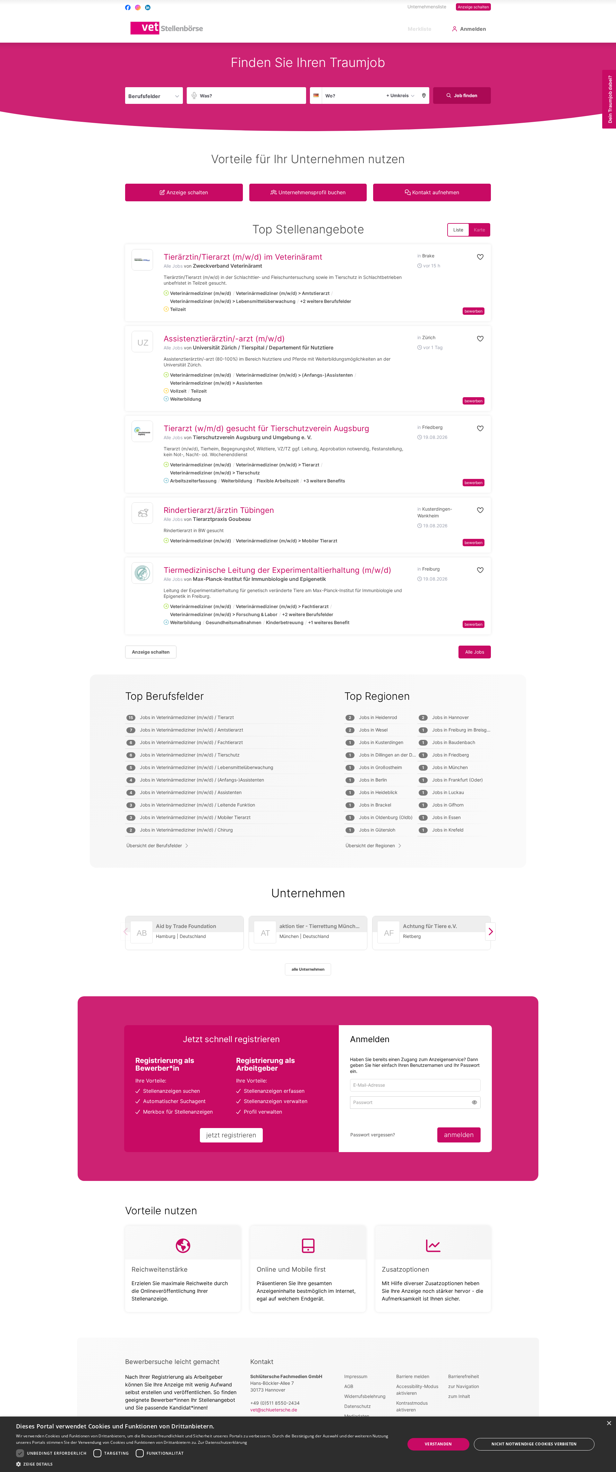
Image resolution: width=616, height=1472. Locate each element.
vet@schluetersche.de (273, 1409)
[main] (308, 690)
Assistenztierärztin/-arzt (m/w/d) (224, 338)
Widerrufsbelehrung (365, 1396)
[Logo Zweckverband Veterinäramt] (142, 259)
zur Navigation (463, 1386)
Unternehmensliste (426, 6)
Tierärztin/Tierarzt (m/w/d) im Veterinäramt (243, 257)
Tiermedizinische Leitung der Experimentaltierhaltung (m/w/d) (277, 570)
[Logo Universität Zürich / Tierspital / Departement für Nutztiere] (142, 343)
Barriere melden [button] (412, 1376)
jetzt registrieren (231, 1135)
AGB (348, 1386)
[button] (424, 95)
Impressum (355, 1376)
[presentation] (490, 931)
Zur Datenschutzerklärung (222, 1442)
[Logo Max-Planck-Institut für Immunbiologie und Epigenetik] (142, 573)
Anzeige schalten (473, 6)
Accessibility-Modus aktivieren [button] (417, 1390)
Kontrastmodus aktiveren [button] (412, 1406)
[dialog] (308, 1444)
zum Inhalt (459, 1396)
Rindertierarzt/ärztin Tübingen (219, 510)
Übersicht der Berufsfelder (154, 845)
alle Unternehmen (308, 969)
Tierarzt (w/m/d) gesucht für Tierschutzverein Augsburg (266, 428)
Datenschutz (357, 1406)
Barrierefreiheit (463, 1376)
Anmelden (473, 29)
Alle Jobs (173, 266)
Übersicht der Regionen (370, 845)
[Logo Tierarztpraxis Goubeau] (142, 513)
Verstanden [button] (438, 1444)
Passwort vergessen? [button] (372, 1134)
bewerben (474, 311)
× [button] (608, 1423)
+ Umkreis (397, 95)
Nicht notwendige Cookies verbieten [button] (534, 1444)
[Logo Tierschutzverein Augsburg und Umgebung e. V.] (142, 431)
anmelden (459, 1135)
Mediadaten (356, 1416)
